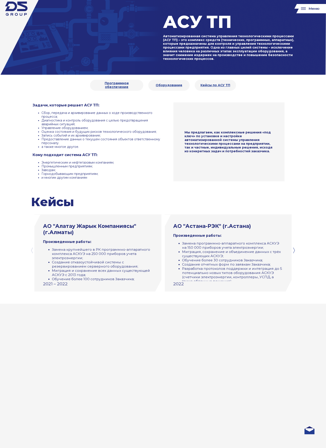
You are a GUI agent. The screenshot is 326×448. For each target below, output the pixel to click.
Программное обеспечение (117, 85)
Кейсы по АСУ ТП (215, 85)
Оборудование (169, 85)
